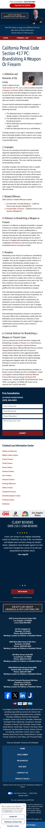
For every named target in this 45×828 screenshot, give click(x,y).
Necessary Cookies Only (13, 822)
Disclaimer (22, 755)
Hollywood (37, 719)
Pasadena (8, 724)
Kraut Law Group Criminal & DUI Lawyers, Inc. (28, 819)
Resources (22, 761)
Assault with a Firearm (15, 209)
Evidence (6, 504)
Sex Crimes (6, 475)
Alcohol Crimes (8, 479)
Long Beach (29, 722)
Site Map (22, 767)
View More (22, 592)
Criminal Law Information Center (18, 445)
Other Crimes (7, 488)
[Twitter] (15, 695)
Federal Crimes (8, 500)
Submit (22, 433)
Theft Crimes (7, 463)
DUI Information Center (11, 496)
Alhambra (9, 717)
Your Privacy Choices (20, 793)
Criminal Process (9, 492)
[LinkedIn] (22, 695)
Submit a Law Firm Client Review (22, 597)
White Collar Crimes (10, 455)
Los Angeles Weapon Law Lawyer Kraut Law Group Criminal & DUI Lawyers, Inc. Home (22, 16)
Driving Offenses (9, 483)
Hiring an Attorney (9, 451)
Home (5, 38)
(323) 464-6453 (9, 400)
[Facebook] (8, 695)
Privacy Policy (22, 779)
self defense (16, 243)
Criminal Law (22, 38)
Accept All (13, 816)
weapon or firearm (11, 90)
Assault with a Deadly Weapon (18, 204)
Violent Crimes (8, 471)
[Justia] (29, 695)
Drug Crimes (7, 467)
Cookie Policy (33, 793)
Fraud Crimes (7, 459)
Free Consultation (11, 393)
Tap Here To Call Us (22, 5)
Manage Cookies (23, 795)
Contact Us (22, 773)
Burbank (35, 717)
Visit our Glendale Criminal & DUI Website (22, 743)
